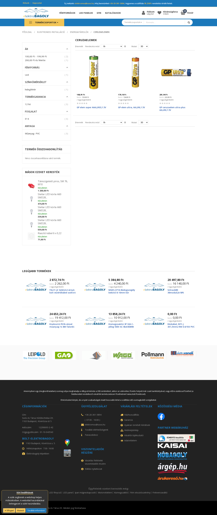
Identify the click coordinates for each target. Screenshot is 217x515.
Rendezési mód (92, 46)
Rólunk (26, 3)
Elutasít (20, 510)
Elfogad (10, 510)
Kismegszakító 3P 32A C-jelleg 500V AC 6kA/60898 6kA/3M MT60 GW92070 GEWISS (121, 328)
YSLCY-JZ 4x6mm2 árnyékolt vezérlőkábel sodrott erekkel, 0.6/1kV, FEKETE (62, 293)
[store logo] (38, 12)
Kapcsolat (37, 3)
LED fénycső (55, 493)
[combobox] (164, 22)
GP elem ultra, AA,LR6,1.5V (131, 107)
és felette (35, 60)
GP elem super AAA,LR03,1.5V (91, 107)
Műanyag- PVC (32, 133)
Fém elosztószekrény (140, 493)
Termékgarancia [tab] (35, 96)
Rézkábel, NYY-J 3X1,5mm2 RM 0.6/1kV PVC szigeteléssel (181, 327)
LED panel (68, 493)
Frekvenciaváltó (159, 493)
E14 (27, 118)
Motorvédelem (105, 493)
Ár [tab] (26, 49)
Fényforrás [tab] (32, 67)
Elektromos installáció (51, 32)
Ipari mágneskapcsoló (85, 493)
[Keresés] (189, 22)
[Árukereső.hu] (176, 478)
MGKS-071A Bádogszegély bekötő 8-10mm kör (121, 291)
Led (27, 74)
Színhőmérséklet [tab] (35, 82)
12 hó (28, 104)
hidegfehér (30, 89)
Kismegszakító (121, 493)
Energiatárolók (79, 32)
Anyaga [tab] (30, 126)
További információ (36, 510)
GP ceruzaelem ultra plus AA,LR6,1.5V (172, 108)
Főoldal (27, 32)
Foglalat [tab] (31, 111)
